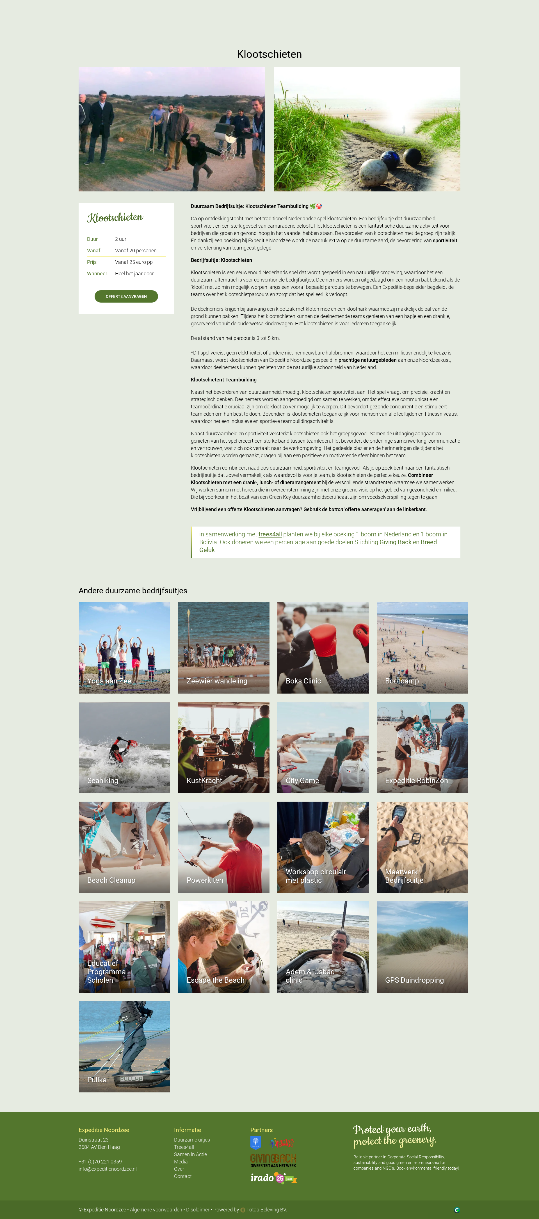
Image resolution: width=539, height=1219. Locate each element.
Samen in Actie (190, 1154)
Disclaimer (197, 1210)
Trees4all (184, 1147)
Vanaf (93, 250)
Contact (183, 1176)
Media (181, 1162)
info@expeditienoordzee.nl (108, 1169)
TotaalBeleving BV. (266, 1210)
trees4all (270, 534)
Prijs (92, 262)
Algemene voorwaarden (156, 1210)
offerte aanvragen (126, 296)
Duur (92, 239)
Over (179, 1169)
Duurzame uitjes (192, 1140)
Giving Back (396, 542)
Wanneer (97, 273)
